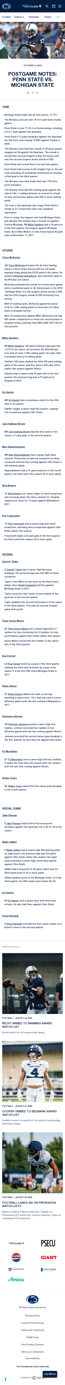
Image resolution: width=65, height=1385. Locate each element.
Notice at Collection (33, 1352)
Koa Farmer (9, 656)
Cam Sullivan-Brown (13, 424)
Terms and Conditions (32, 1330)
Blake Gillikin (9, 842)
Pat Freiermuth (11, 516)
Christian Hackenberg (24, 276)
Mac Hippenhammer (13, 447)
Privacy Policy (32, 1316)
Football (7, 1018)
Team (47, 17)
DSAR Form (32, 1338)
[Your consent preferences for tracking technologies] (6, 1379)
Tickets (18, 17)
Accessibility (32, 1358)
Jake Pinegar (9, 816)
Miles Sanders (35, 225)
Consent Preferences (32, 1323)
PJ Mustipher (9, 752)
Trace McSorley (11, 258)
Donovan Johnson (12, 717)
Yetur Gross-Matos (13, 621)
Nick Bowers (9, 486)
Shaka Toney (9, 778)
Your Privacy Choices (32, 1345)
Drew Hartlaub (10, 916)
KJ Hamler (8, 392)
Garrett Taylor (10, 562)
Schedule (34, 17)
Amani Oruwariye (27, 585)
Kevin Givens (9, 686)
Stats (59, 17)
